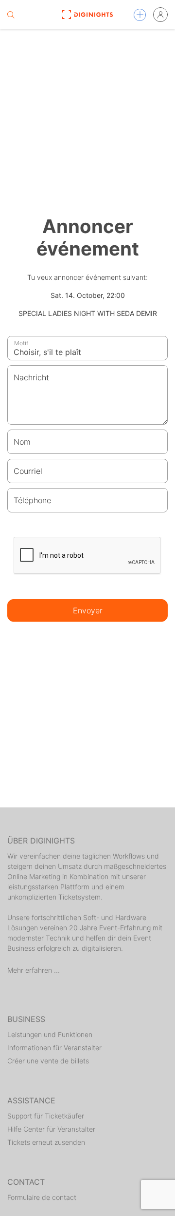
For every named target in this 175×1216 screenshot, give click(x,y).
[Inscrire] (160, 14)
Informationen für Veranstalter (54, 1047)
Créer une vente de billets (48, 1061)
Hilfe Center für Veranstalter (51, 1129)
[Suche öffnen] (10, 14)
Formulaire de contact (41, 1197)
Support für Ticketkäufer (45, 1116)
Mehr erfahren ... (33, 970)
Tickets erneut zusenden (46, 1142)
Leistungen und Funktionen (49, 1034)
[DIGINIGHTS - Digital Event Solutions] (87, 14)
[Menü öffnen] (140, 15)
